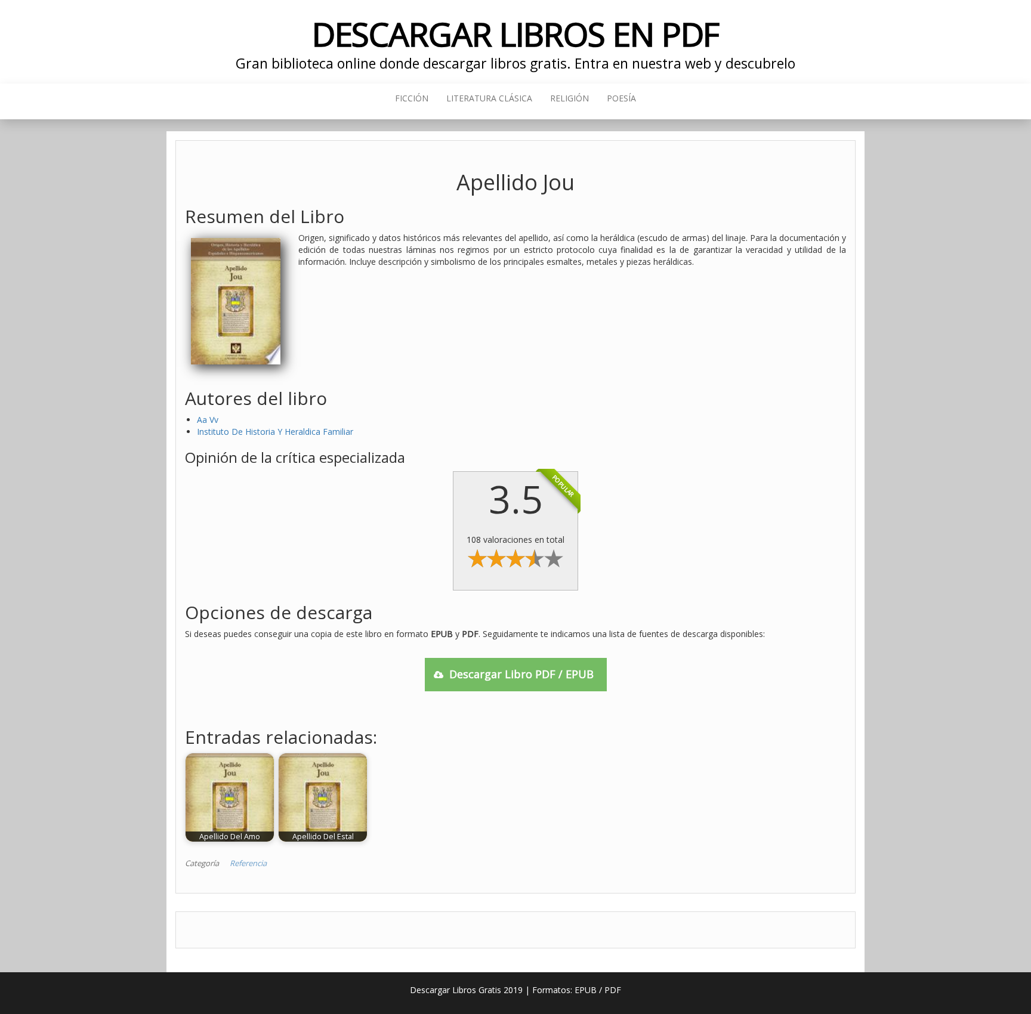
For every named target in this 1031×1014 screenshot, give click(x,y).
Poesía (621, 98)
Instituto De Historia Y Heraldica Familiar (275, 431)
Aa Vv (207, 419)
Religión (569, 98)
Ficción (411, 98)
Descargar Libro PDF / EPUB (521, 674)
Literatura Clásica (489, 98)
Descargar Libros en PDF (516, 33)
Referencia (248, 863)
